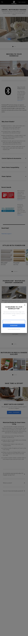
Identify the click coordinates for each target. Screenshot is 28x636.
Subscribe (14, 325)
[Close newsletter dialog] (24, 305)
